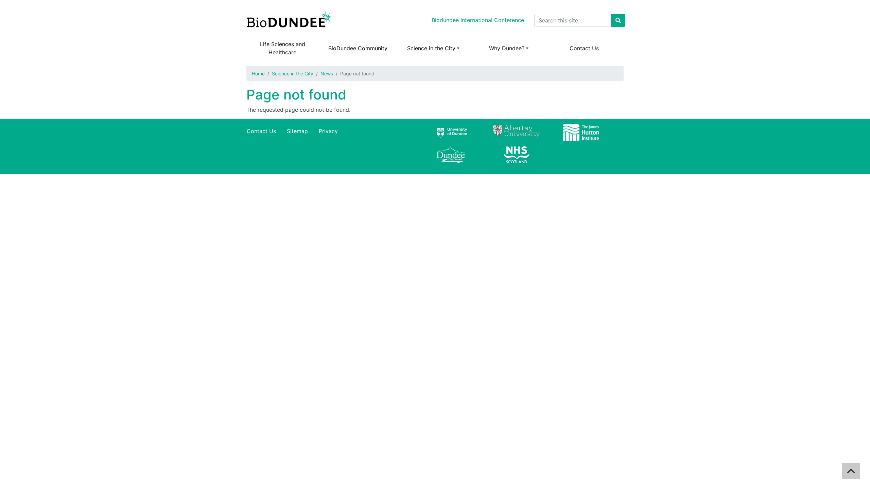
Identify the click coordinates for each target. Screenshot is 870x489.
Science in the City (431, 48)
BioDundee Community (357, 48)
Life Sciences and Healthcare (282, 48)
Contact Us (584, 48)
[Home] (290, 20)
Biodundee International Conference (478, 20)
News (326, 73)
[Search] (618, 20)
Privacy (328, 131)
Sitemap (297, 131)
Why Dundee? (506, 48)
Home (258, 73)
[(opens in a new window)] (452, 135)
